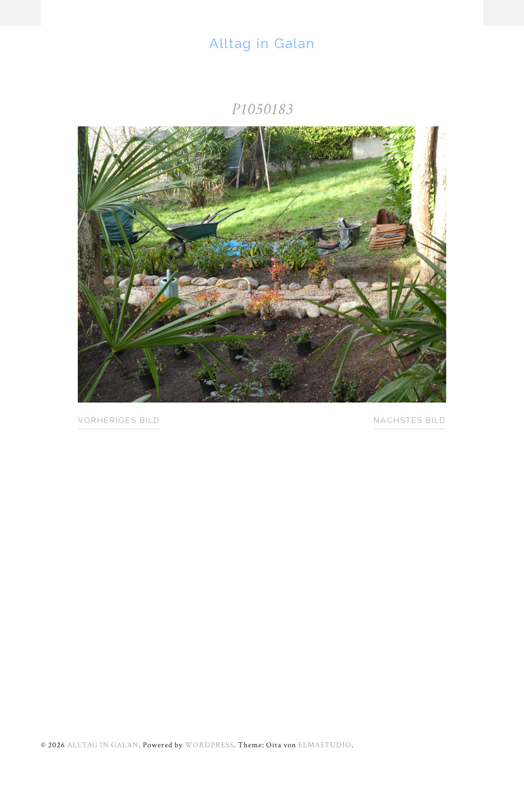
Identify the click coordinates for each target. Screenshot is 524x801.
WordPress (209, 745)
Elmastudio (325, 745)
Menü (20, 13)
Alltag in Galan (262, 43)
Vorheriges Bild (119, 420)
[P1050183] (262, 400)
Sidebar (503, 13)
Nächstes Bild (410, 420)
